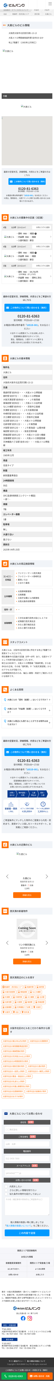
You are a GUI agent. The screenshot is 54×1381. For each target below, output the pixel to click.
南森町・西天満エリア (20, 14)
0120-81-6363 (28, 188)
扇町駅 (6, 395)
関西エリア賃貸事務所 (27, 1250)
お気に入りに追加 (42, 227)
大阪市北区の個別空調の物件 (14, 1066)
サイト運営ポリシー (16, 1361)
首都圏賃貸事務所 (13, 1262)
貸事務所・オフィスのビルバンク (15, 10)
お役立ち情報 (27, 1256)
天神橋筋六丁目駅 (11, 441)
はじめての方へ (13, 1269)
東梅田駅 (7, 402)
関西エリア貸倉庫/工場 (40, 1262)
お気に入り (40, 1274)
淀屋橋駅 (7, 438)
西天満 (36, 14)
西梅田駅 (7, 434)
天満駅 (6, 409)
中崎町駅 (7, 413)
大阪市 (46, 10)
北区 (5, 14)
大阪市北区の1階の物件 (36, 1066)
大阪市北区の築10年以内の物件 (14, 1041)
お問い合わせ (13, 1274)
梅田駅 (6, 431)
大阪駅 (6, 427)
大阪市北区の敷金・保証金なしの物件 (17, 1076)
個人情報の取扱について (36, 1361)
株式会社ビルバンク (27, 1308)
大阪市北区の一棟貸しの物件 (38, 1071)
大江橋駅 (7, 417)
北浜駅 (6, 420)
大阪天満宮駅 (9, 399)
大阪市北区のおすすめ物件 (13, 1096)
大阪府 (36, 10)
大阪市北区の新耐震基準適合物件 (15, 1046)
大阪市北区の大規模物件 (39, 1041)
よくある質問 (40, 1269)
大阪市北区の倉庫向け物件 (36, 1091)
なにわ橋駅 (8, 406)
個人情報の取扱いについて (18, 1225)
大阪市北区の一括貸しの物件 (14, 1071)
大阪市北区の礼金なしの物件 (14, 1081)
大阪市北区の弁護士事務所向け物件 (16, 1086)
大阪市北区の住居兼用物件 (13, 1091)
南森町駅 (7, 392)
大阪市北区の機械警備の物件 (14, 1051)
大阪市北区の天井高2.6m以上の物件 (16, 1056)
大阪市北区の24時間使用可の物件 (15, 1061)
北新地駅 (7, 424)
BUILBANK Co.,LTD (24, 1364)
